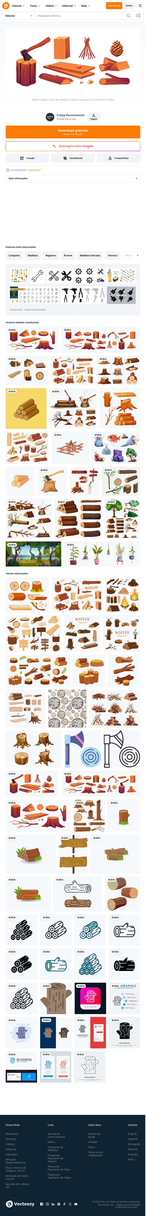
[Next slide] (132, 254)
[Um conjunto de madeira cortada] (29, 517)
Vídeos (50, 5)
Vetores (17, 5)
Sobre (90, 1145)
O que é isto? (34, 170)
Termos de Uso (103, 1203)
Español (130, 1137)
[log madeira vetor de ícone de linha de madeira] (89, 1065)
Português (131, 1142)
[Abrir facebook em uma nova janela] (41, 1202)
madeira (33, 254)
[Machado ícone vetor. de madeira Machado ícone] (83, 747)
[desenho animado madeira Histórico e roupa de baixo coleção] (89, 814)
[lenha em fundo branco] (70, 446)
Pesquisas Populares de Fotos (58, 1166)
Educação (11, 1153)
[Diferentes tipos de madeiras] (78, 517)
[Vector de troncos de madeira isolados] (27, 369)
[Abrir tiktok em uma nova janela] (64, 1202)
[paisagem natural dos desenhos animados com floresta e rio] (33, 552)
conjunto (14, 254)
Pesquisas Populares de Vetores (55, 1157)
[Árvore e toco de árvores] (122, 517)
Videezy (10, 1142)
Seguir (93, 118)
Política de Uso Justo (124, 1205)
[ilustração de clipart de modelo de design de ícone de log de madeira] (77, 892)
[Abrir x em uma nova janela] (70, 1202)
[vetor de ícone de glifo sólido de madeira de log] (124, 1031)
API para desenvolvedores (16, 1159)
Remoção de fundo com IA (17, 1176)
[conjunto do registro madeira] (122, 892)
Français (130, 1153)
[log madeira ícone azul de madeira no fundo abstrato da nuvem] (21, 1031)
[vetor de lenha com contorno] (26, 407)
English (129, 1132)
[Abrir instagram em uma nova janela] (47, 1202)
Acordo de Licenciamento (55, 1134)
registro (51, 254)
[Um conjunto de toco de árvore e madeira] (118, 369)
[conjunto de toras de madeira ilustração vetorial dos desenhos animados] (120, 407)
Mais (84, 5)
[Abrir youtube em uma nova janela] (75, 1202)
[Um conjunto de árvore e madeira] (73, 407)
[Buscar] (129, 15)
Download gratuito (73, 132)
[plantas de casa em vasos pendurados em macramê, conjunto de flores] (102, 552)
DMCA (50, 1140)
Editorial (67, 5)
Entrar (129, 5)
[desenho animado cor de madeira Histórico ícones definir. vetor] (25, 707)
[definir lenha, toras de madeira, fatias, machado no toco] (32, 338)
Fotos (33, 5)
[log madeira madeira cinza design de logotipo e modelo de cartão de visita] (90, 1031)
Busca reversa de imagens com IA (16, 1168)
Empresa (11, 1147)
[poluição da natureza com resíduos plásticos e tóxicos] (116, 446)
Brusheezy (12, 1132)
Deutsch (130, 1147)
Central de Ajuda (93, 1134)
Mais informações (18, 177)
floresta (113, 254)
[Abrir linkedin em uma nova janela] (53, 1202)
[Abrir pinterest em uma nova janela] (58, 1202)
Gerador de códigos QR (17, 1184)
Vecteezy (11, 1137)
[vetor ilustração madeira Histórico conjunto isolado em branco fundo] (73, 852)
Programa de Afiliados (54, 1147)
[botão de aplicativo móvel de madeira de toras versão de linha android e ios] (90, 997)
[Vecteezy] (5, 5)
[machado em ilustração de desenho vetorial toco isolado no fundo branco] (52, 480)
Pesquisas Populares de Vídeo (55, 1176)
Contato (91, 1140)
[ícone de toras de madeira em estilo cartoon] (20, 480)
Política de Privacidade (126, 1203)
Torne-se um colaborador (94, 1152)
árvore (68, 254)
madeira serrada (90, 254)
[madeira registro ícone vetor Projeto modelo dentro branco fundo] (21, 928)
